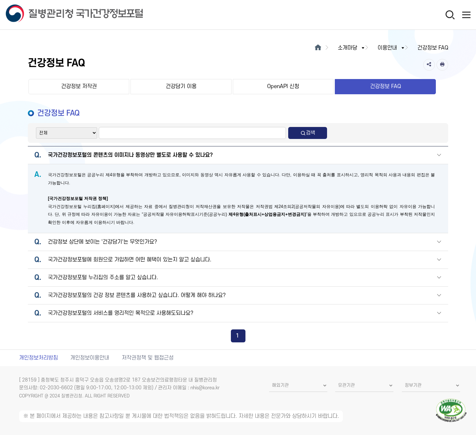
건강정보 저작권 (79, 86)
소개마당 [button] (347, 48)
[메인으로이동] (318, 48)
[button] (439, 155)
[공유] (429, 65)
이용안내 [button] (387, 48)
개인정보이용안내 (89, 358)
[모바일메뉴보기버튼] (466, 14)
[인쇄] (442, 65)
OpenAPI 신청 (283, 86)
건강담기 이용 (181, 86)
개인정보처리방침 (38, 358)
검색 (310, 133)
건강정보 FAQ (385, 86)
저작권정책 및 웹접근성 (148, 358)
